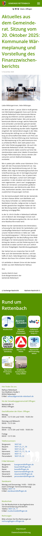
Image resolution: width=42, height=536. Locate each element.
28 (29, 451)
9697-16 (18, 454)
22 (23, 456)
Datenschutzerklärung (21, 532)
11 (17, 509)
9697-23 (18, 447)
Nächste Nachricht (31, 290)
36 (26, 447)
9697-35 (18, 456)
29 (23, 449)
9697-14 (11, 489)
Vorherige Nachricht (11, 290)
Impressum (21, 529)
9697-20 (18, 449)
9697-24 (11, 509)
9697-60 (18, 444)
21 (23, 447)
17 (23, 451)
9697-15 (18, 451)
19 (26, 451)
